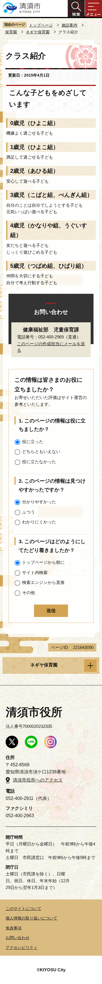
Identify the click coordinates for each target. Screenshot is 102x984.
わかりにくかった (39, 521)
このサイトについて (23, 908)
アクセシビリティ (21, 947)
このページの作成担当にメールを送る (51, 347)
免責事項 (14, 928)
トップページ (41, 25)
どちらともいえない (41, 451)
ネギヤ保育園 (38, 32)
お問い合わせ (17, 937)
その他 (28, 592)
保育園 (11, 32)
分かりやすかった (39, 501)
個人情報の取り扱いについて (31, 918)
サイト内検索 (35, 572)
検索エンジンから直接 (43, 582)
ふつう (28, 512)
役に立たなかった (39, 461)
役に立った (32, 441)
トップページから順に (43, 562)
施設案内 (69, 25)
